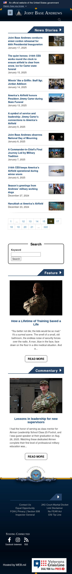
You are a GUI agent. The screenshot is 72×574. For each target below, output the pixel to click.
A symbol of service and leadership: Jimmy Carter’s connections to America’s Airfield (23, 118)
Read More (36, 359)
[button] (15, 6)
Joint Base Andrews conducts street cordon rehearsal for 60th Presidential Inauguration (25, 41)
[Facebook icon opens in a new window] (9, 540)
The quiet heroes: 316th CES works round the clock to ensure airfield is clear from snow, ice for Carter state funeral (24, 62)
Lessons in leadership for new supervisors (36, 420)
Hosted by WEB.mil (14, 564)
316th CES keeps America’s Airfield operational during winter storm (23, 171)
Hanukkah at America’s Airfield (25, 203)
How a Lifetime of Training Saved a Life (36, 322)
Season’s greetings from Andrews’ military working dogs (23, 189)
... (17, 221)
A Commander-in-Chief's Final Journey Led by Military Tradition (25, 153)
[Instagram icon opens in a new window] (18, 540)
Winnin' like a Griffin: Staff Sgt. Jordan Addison (25, 82)
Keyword (16, 249)
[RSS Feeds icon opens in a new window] (26, 540)
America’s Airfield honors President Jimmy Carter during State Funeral (25, 99)
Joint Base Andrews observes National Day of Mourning (25, 136)
